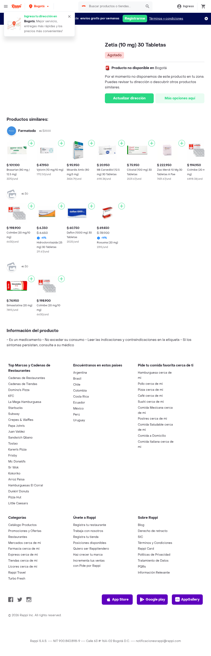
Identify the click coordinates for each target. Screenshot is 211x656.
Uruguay (79, 420)
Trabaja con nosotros (88, 531)
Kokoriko (14, 473)
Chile (76, 385)
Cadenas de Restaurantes (26, 378)
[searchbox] (114, 6)
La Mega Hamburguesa (24, 402)
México (78, 409)
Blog (141, 525)
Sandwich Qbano (20, 438)
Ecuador (79, 403)
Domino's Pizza (18, 390)
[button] (39, 6)
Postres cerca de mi (152, 419)
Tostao (13, 444)
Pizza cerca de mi (150, 390)
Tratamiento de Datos (153, 561)
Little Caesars (18, 503)
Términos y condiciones (166, 19)
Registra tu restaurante (89, 525)
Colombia (80, 391)
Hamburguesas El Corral (25, 485)
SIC (140, 537)
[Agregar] (31, 143)
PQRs (142, 567)
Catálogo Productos (22, 525)
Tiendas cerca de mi (23, 561)
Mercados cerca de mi (24, 543)
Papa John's (16, 426)
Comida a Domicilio (152, 436)
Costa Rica (81, 397)
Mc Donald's (17, 462)
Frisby (12, 456)
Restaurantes (17, 537)
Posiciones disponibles (89, 543)
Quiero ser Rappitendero (91, 549)
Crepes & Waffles (20, 420)
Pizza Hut (14, 497)
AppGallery (190, 599)
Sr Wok (13, 467)
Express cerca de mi (23, 555)
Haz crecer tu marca (88, 555)
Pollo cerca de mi (150, 384)
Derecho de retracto (153, 531)
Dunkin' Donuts (18, 491)
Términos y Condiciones (155, 543)
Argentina (80, 373)
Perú (76, 415)
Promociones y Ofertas (24, 531)
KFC (11, 396)
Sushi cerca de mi (151, 402)
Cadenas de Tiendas (22, 384)
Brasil (77, 379)
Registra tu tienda (85, 537)
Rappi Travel (17, 573)
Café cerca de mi (150, 396)
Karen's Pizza (17, 450)
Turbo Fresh (16, 579)
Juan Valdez (16, 432)
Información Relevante (154, 573)
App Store (120, 599)
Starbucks (15, 408)
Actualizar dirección (129, 98)
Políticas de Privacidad (154, 555)
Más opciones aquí (180, 98)
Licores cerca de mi (22, 567)
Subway (13, 414)
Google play (155, 599)
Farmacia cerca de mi (24, 549)
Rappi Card (146, 549)
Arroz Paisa (16, 479)
